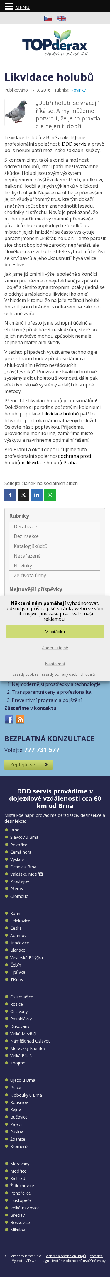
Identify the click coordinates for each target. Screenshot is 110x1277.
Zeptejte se (22, 764)
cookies (96, 1256)
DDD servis (74, 144)
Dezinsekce (26, 536)
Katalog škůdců (31, 546)
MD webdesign (37, 1260)
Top (103, 1269)
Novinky (78, 90)
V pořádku (55, 631)
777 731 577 (41, 749)
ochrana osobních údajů (66, 1256)
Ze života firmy (30, 575)
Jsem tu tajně (55, 647)
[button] (10, 6)
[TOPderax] (55, 43)
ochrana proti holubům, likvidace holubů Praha (47, 459)
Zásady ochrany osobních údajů (68, 674)
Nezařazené (27, 556)
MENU (22, 7)
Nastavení (55, 663)
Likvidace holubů (60, 413)
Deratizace (25, 526)
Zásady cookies (25, 674)
